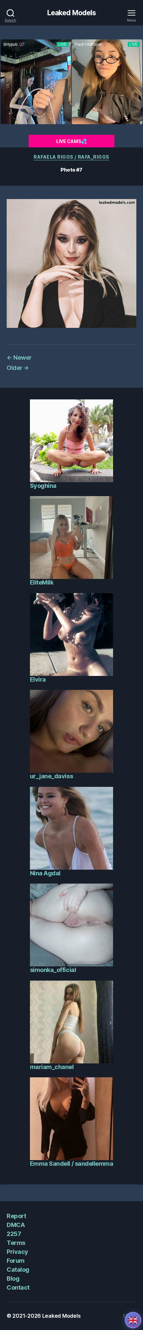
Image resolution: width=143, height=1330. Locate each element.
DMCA (16, 1224)
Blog (13, 1278)
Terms (16, 1242)
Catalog (18, 1269)
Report (16, 1215)
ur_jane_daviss (51, 776)
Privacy (17, 1251)
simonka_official (53, 969)
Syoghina (43, 485)
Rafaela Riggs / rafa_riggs (71, 157)
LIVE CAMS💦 (71, 141)
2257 (14, 1233)
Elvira (38, 679)
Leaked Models (71, 12)
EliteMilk (42, 582)
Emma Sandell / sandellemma (71, 1163)
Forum (16, 1260)
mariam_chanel (52, 1066)
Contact (18, 1287)
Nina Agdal (45, 873)
